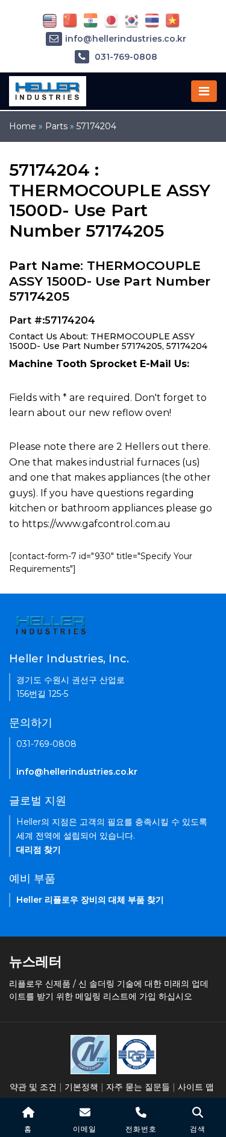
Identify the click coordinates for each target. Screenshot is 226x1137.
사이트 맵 (196, 1086)
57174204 (96, 126)
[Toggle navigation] (204, 91)
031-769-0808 (124, 56)
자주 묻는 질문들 (138, 1086)
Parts (56, 126)
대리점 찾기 (38, 849)
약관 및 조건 (33, 1086)
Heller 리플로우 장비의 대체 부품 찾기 (90, 899)
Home (22, 126)
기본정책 (81, 1086)
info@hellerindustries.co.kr (125, 38)
